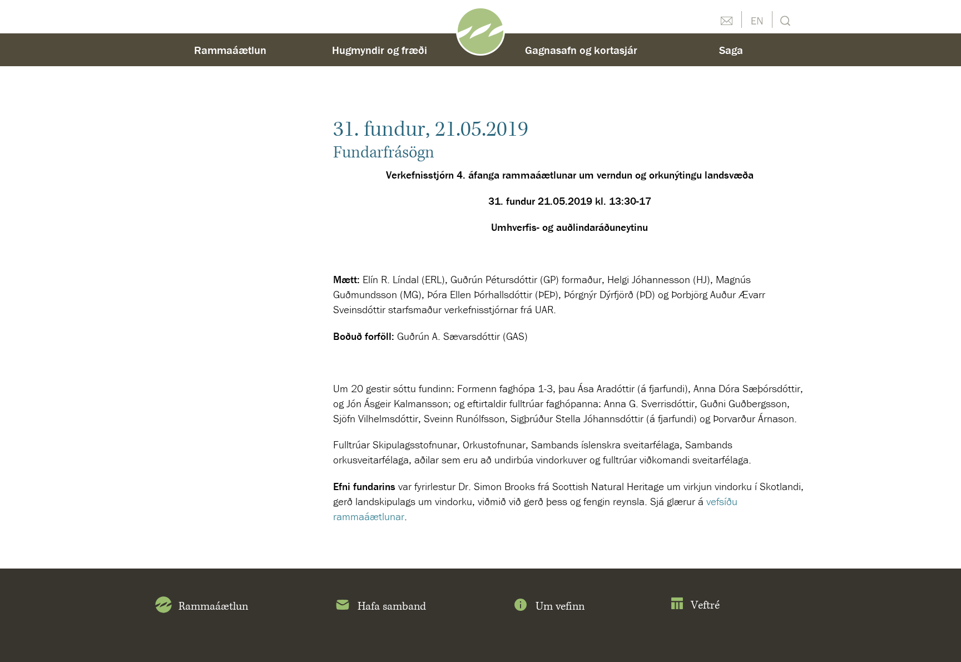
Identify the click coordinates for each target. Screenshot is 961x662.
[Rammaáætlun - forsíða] (480, 30)
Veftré (705, 605)
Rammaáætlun (230, 50)
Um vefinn (560, 606)
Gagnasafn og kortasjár (581, 50)
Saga (731, 50)
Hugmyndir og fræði (379, 50)
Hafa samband (392, 606)
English (757, 19)
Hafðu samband (726, 19)
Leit (784, 19)
